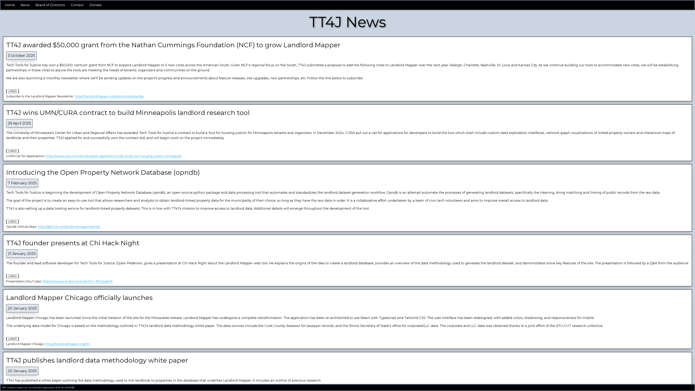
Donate (95, 5)
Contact (77, 5)
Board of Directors (50, 5)
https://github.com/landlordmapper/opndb (69, 226)
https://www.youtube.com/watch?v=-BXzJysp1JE (78, 281)
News (25, 5)
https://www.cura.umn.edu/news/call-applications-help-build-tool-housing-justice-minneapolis (113, 156)
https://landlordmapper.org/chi (67, 344)
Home (10, 5)
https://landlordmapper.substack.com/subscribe (109, 96)
